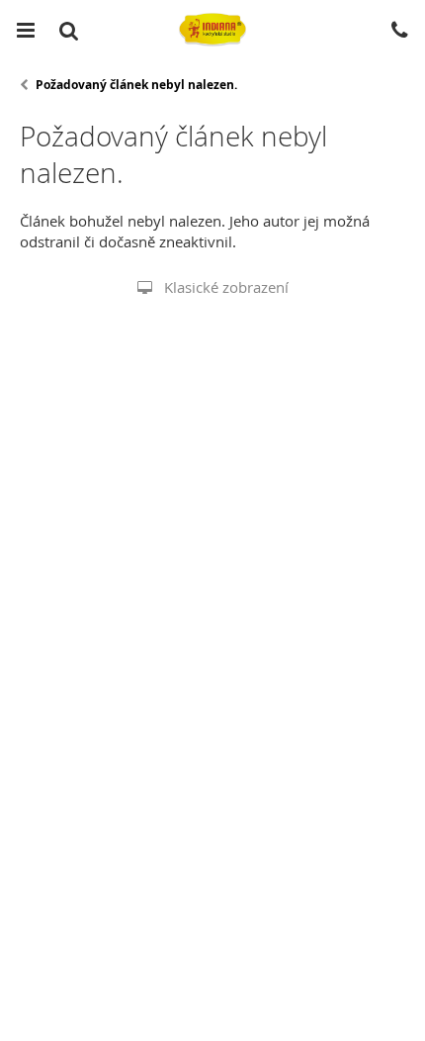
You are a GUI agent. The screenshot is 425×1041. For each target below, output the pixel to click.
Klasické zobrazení (226, 287)
